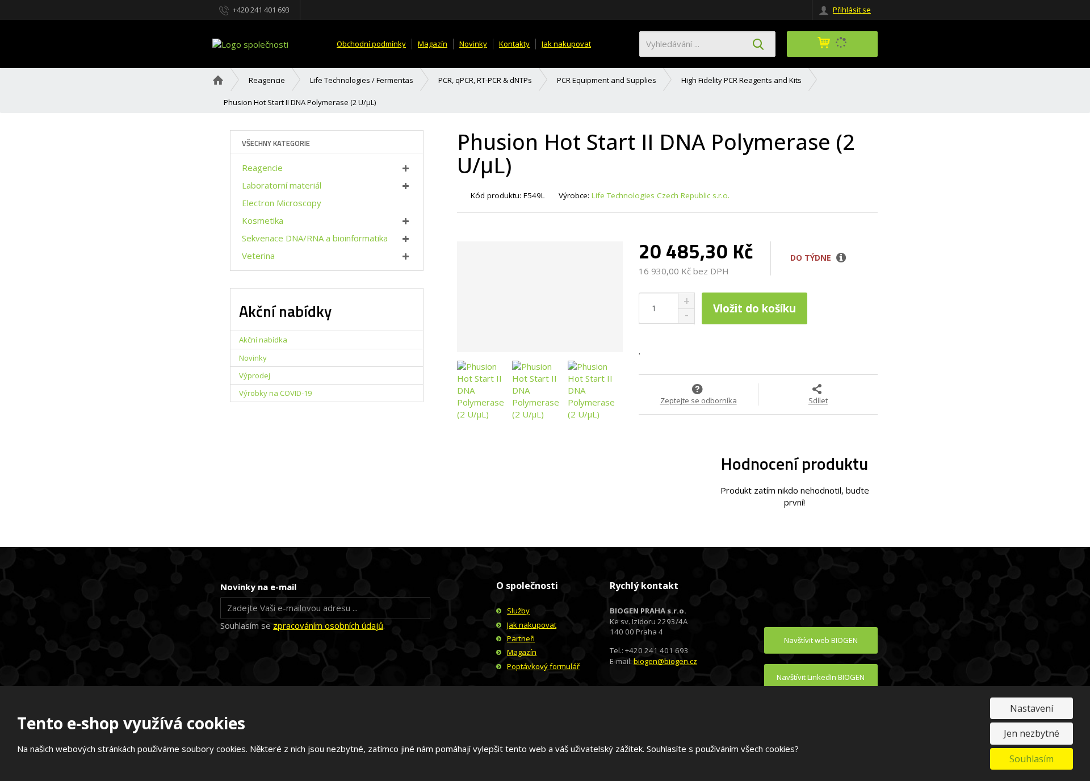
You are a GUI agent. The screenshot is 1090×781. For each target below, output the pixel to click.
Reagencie (262, 167)
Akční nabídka (263, 340)
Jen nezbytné (1031, 733)
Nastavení (1031, 708)
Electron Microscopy (281, 202)
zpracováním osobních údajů (328, 625)
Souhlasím (1031, 759)
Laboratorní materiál (281, 185)
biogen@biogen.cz (665, 661)
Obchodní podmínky (371, 44)
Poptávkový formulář (543, 666)
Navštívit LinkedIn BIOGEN (821, 677)
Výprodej (254, 375)
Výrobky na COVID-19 (275, 393)
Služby (518, 610)
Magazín (432, 44)
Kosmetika (262, 220)
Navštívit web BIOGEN (821, 640)
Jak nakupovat (566, 44)
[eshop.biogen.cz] (250, 43)
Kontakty (514, 44)
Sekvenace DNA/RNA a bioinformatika (315, 238)
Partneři (521, 638)
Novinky (473, 44)
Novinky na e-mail (258, 586)
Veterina (258, 255)
